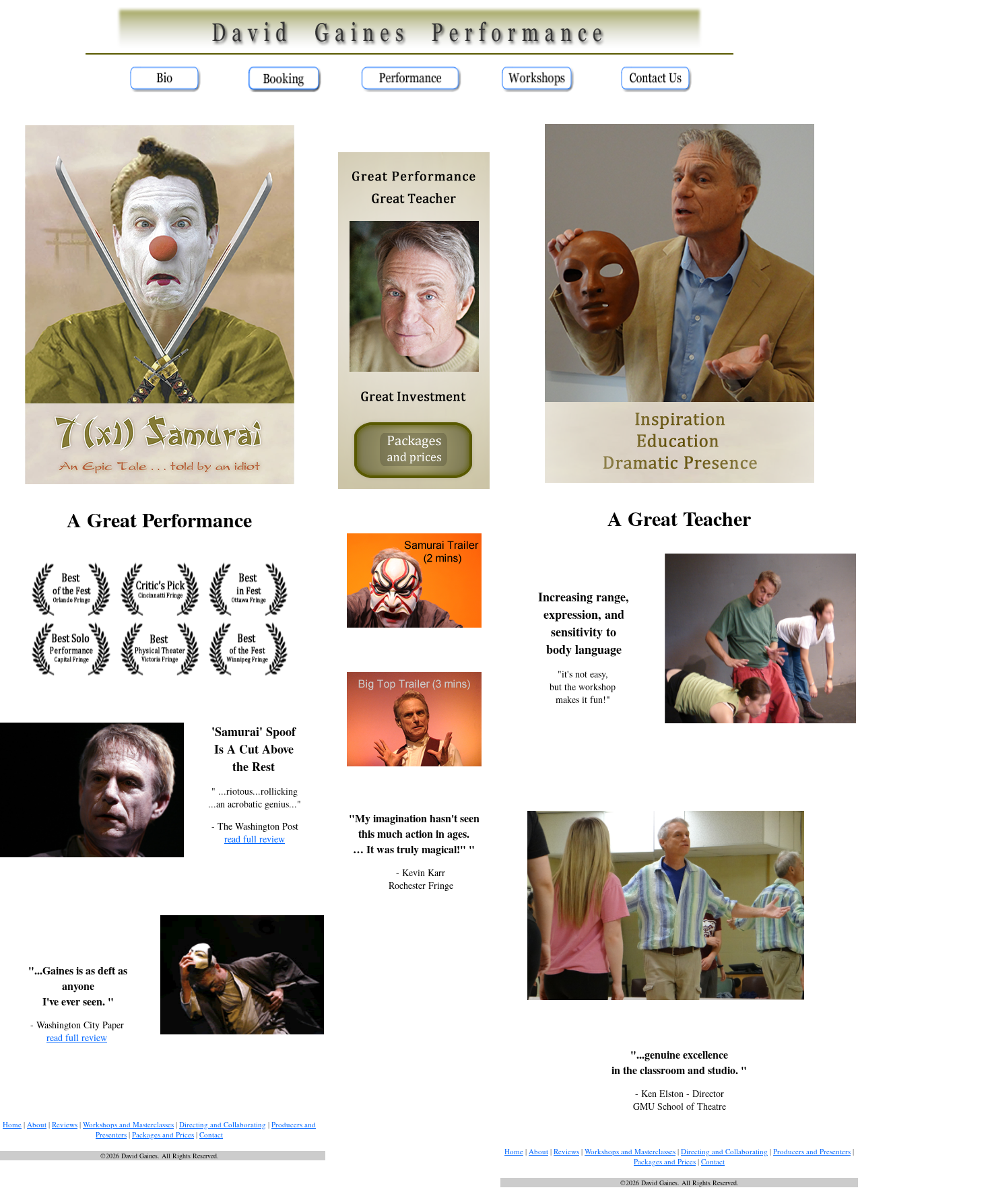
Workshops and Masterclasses (128, 1124)
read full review (254, 838)
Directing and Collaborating (222, 1124)
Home (12, 1124)
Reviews (64, 1124)
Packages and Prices (163, 1134)
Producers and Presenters (812, 1151)
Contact (211, 1134)
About (36, 1124)
